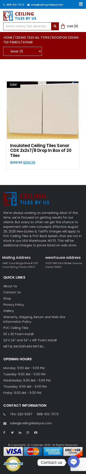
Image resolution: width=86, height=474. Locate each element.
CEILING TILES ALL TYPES (32, 37)
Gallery (8, 311)
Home (8, 37)
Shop (7, 298)
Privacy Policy (13, 304)
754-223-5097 (21, 414)
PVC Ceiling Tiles (15, 328)
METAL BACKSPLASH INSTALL (23, 346)
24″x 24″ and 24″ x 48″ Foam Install (30, 340)
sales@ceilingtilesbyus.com (31, 423)
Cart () (72, 26)
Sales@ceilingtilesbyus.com (47, 4)
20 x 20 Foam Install (18, 334)
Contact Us (12, 292)
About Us (10, 286)
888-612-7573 (15, 4)
